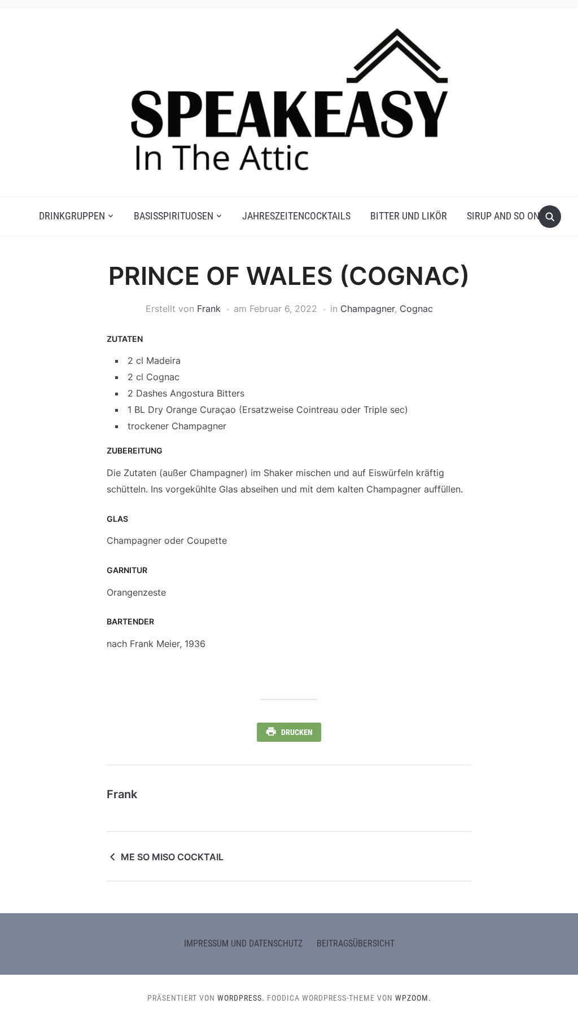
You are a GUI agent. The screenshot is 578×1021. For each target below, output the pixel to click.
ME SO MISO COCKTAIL (172, 856)
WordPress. (241, 997)
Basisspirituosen (173, 216)
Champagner (367, 308)
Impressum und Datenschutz (243, 943)
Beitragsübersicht (356, 943)
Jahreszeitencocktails (296, 216)
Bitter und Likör (408, 216)
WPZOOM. (413, 997)
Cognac (416, 308)
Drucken (297, 732)
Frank (209, 308)
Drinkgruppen (72, 216)
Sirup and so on (503, 216)
